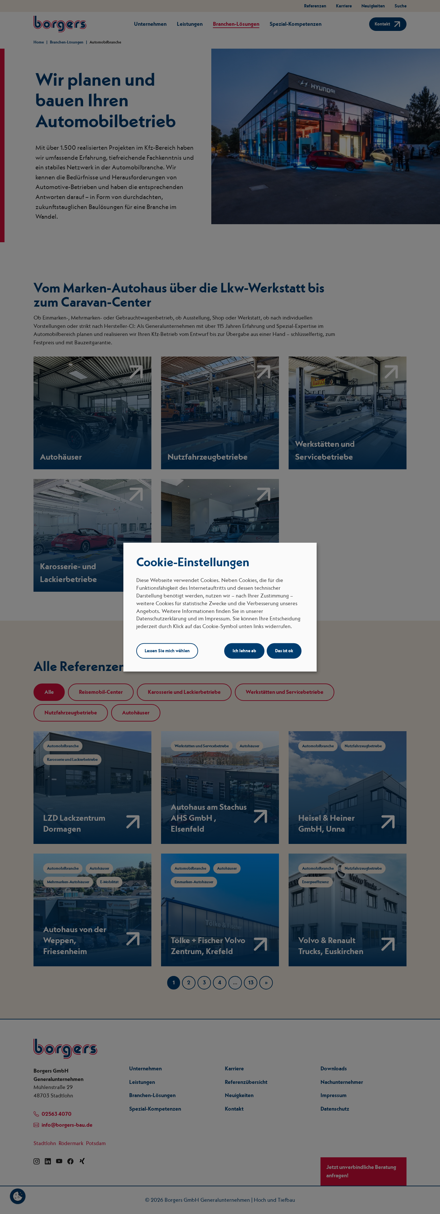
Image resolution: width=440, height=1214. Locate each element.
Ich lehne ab (244, 651)
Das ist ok (284, 651)
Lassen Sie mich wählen (167, 651)
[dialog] (220, 606)
